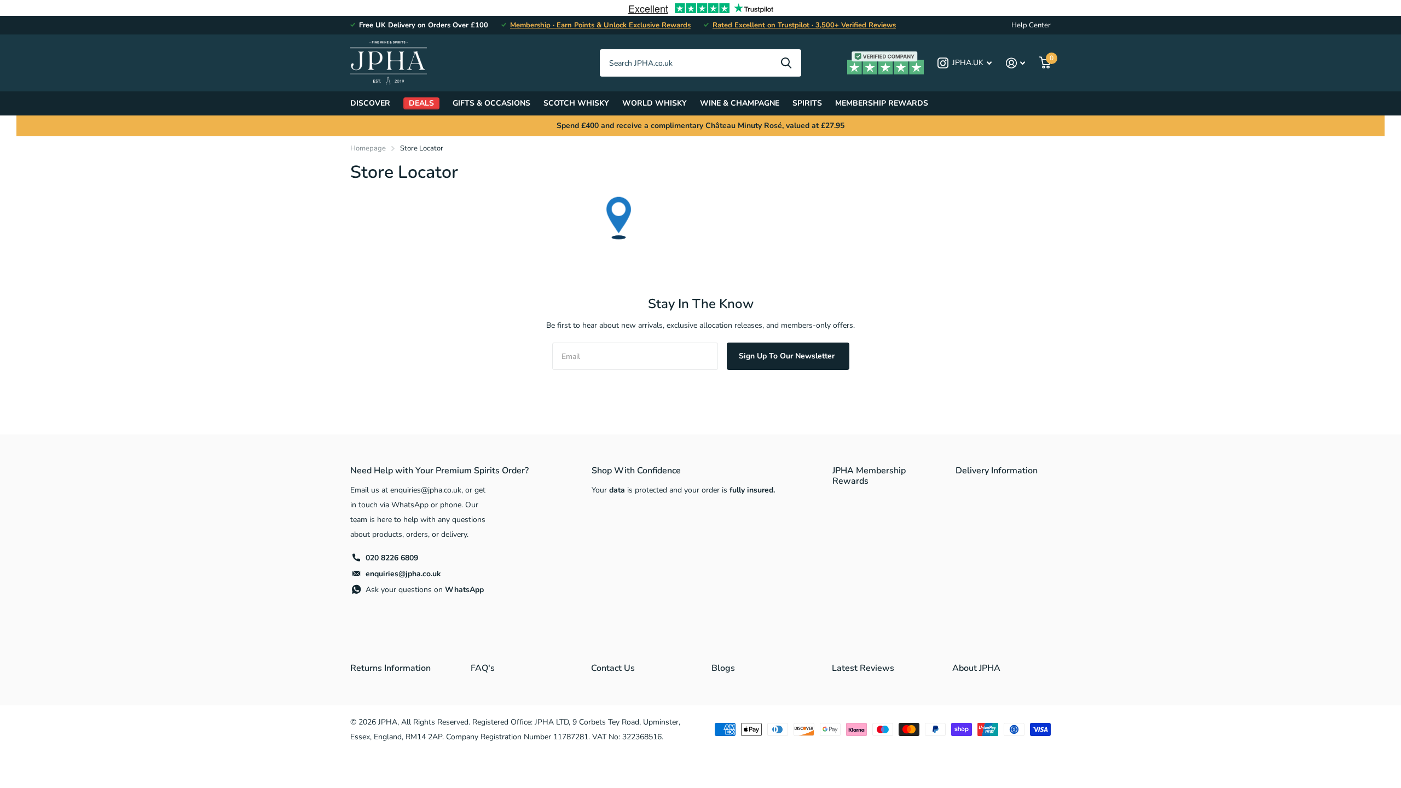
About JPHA (976, 668)
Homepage (368, 148)
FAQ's (483, 668)
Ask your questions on (425, 589)
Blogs (723, 668)
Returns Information (390, 668)
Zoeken (786, 63)
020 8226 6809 (392, 558)
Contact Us (613, 668)
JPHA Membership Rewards (869, 476)
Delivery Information (997, 471)
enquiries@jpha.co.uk (403, 574)
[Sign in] (1015, 63)
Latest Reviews (863, 668)
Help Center (1031, 25)
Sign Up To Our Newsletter (788, 356)
